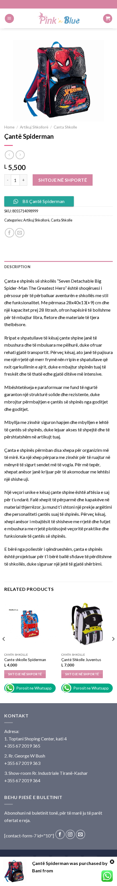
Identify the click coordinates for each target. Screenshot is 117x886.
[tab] (58, 266)
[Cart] (107, 18)
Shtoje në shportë (62, 180)
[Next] (113, 650)
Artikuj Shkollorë (34, 127)
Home (9, 127)
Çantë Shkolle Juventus (81, 659)
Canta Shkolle (65, 127)
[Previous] (4, 650)
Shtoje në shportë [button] (25, 674)
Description (17, 266)
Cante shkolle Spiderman (25, 659)
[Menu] (9, 18)
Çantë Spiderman (50, 863)
